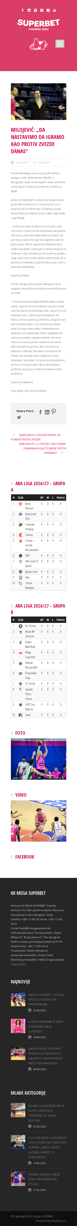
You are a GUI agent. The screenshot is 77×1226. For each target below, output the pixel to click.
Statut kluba (18, 964)
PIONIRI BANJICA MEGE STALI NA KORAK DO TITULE (44, 1179)
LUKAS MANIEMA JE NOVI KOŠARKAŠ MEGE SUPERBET (45, 1026)
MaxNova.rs (58, 1221)
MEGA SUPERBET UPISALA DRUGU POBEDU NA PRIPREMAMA (46, 999)
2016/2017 (44, 162)
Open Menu (59, 44)
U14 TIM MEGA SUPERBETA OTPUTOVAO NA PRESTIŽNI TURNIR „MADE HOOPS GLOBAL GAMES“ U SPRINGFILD (47, 1147)
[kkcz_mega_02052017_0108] (38, 101)
